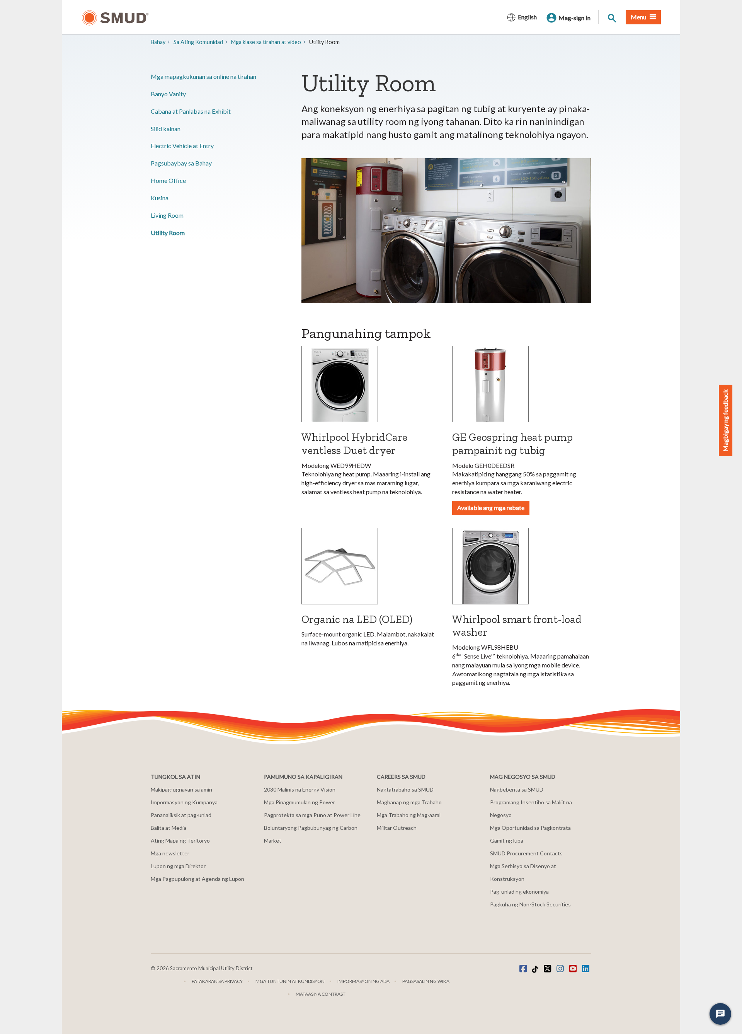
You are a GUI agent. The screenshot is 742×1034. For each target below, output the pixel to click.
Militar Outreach (397, 827)
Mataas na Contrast (320, 994)
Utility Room (168, 232)
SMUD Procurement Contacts (526, 853)
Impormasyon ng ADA (363, 981)
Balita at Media (168, 827)
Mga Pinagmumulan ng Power (299, 802)
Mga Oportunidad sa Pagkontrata (530, 827)
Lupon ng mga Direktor (178, 866)
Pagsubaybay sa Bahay (181, 163)
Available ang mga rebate (490, 507)
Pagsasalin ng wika (425, 981)
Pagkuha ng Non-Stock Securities (530, 904)
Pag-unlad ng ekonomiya (519, 891)
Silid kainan (165, 128)
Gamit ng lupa (506, 840)
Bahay (158, 42)
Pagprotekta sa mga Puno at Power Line (312, 815)
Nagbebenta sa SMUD (516, 789)
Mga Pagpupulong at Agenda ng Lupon (197, 878)
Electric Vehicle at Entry (182, 145)
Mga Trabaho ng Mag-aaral (409, 815)
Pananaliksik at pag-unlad (181, 815)
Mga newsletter (170, 853)
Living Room (167, 215)
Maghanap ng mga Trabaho (409, 802)
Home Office (168, 180)
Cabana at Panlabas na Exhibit (191, 111)
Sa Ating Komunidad (198, 42)
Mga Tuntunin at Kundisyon (290, 981)
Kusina (159, 197)
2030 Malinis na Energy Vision (299, 789)
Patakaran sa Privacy (217, 981)
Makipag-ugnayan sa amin (181, 789)
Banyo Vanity (168, 93)
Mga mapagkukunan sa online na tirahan (203, 76)
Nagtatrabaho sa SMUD (405, 789)
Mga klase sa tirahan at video (266, 42)
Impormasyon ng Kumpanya (184, 802)
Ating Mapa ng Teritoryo (180, 840)
